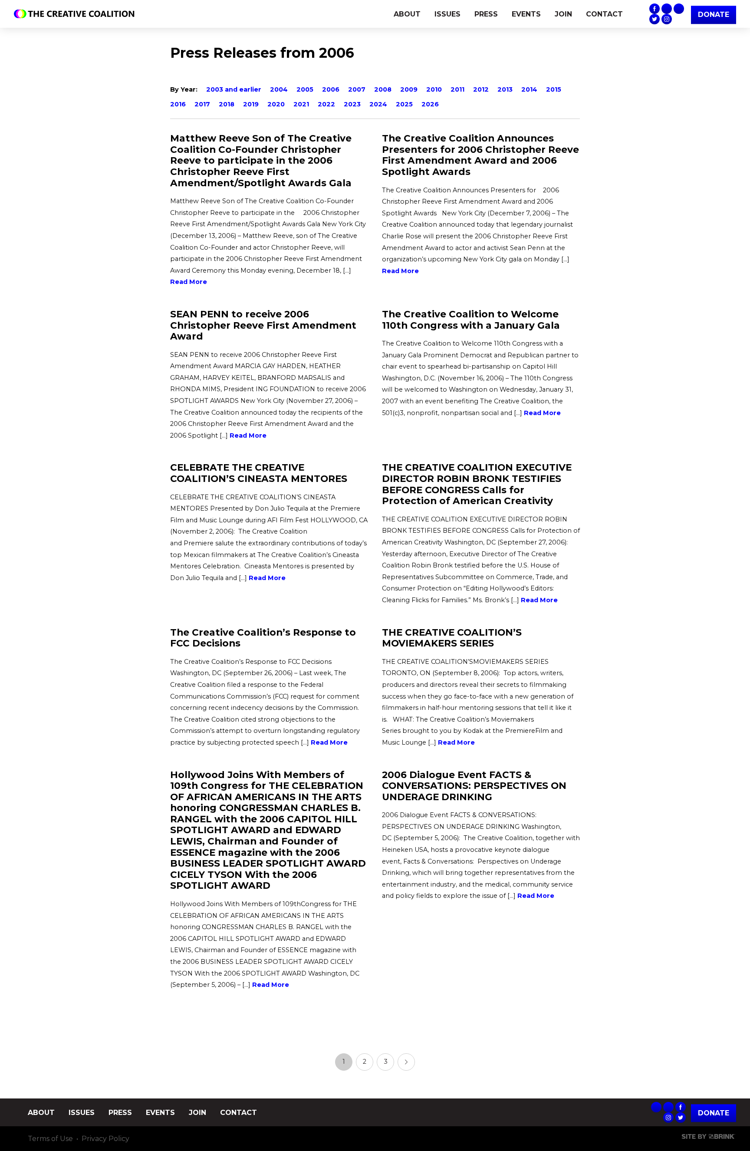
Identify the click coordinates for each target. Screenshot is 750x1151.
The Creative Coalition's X (654, 19)
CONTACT (604, 14)
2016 (178, 104)
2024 (378, 104)
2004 (279, 89)
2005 (304, 89)
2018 (226, 104)
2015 (553, 89)
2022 (326, 104)
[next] (406, 1062)
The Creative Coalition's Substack (666, 8)
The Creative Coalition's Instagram (666, 19)
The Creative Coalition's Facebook (654, 8)
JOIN (563, 14)
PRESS (486, 14)
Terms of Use (50, 1139)
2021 (301, 104)
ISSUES (447, 14)
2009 (409, 89)
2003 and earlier (233, 89)
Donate (713, 1113)
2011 (457, 89)
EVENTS (526, 14)
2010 (434, 89)
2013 (505, 89)
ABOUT (407, 14)
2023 (352, 104)
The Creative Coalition (76, 13)
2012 (481, 89)
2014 (529, 89)
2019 (251, 104)
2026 (430, 104)
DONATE (713, 14)
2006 (330, 89)
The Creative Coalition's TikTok (679, 8)
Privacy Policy (105, 1139)
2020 (276, 104)
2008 (382, 89)
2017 (202, 104)
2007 (356, 89)
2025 (404, 104)
